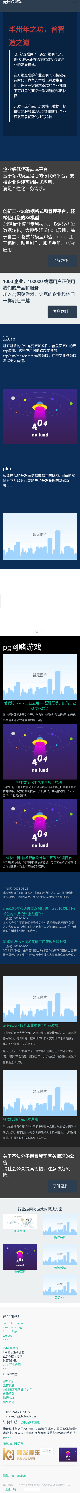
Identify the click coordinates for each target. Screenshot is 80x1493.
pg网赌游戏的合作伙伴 (17, 1389)
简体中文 (9, 1475)
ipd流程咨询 (10, 1348)
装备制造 (60, 1267)
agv (21, 1327)
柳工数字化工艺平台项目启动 (39, 783)
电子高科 (20, 1271)
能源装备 (60, 1237)
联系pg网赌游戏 (13, 1443)
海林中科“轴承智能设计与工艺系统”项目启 (39, 858)
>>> (5, 1339)
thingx (13, 1331)
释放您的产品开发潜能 (20, 1119)
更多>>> (60, 1297)
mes (5, 1327)
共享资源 (9, 1402)
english (21, 1475)
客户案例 (61, 312)
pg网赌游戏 (12, 2)
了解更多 (61, 261)
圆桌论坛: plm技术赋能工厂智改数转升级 (34, 942)
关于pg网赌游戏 (30, 1423)
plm (12, 1323)
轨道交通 (20, 1231)
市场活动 (9, 1393)
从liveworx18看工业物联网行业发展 (30, 1025)
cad (5, 1323)
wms (13, 1327)
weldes (7, 1335)
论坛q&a (8, 1397)
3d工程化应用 (12, 1364)
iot (4, 1331)
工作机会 (9, 1385)
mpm (20, 1323)
